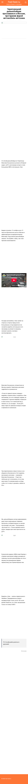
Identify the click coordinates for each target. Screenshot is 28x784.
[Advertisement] (14, 55)
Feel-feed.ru (14, 2)
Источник (24, 651)
